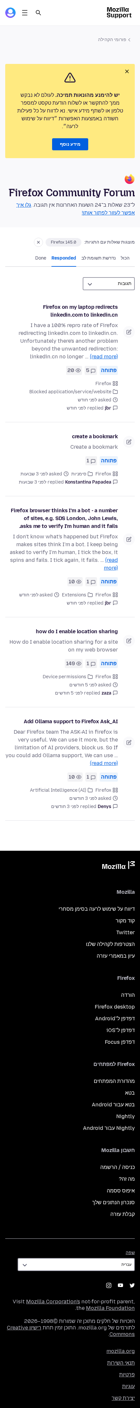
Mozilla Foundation (110, 1308)
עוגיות (128, 1386)
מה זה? (127, 1179)
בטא (130, 1093)
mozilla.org (120, 1351)
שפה (130, 1252)
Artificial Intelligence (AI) (58, 790)
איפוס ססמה (121, 1191)
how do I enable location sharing (77, 631)
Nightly (125, 1116)
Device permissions (64, 677)
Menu (25, 12)
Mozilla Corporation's (53, 1301)
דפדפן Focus (120, 1042)
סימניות (78, 474)
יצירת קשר (123, 1398)
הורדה (128, 995)
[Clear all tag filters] (38, 242)
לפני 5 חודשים (69, 693)
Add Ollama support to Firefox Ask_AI (71, 721)
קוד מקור (125, 921)
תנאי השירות (121, 1363)
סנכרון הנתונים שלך (113, 1202)
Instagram (108, 1285)
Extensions (74, 595)
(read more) (104, 356)
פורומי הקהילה (112, 39)
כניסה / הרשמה (117, 1167)
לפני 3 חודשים (65, 806)
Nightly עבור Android (109, 1128)
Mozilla (118, 866)
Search (38, 12)
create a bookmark (95, 436)
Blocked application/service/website (70, 392)
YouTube (120, 1285)
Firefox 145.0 (63, 242)
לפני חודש (76, 408)
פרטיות (127, 1374)
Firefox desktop (115, 1007)
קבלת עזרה (122, 1214)
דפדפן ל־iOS (120, 1030)
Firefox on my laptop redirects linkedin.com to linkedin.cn (80, 311)
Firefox (103, 383)
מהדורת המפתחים (114, 1081)
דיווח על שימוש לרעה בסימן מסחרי (97, 909)
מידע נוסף (70, 144)
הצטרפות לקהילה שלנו (110, 944)
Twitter (125, 932)
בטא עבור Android (113, 1104)
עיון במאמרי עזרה (116, 956)
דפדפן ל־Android (115, 1018)
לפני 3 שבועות (32, 482)
